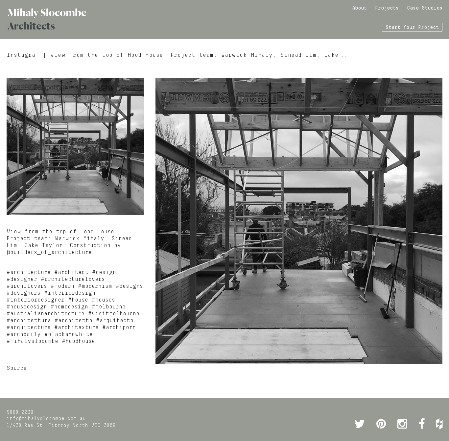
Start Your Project (412, 27)
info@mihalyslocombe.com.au (46, 418)
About (359, 8)
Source (17, 368)
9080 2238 (20, 412)
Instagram (23, 55)
